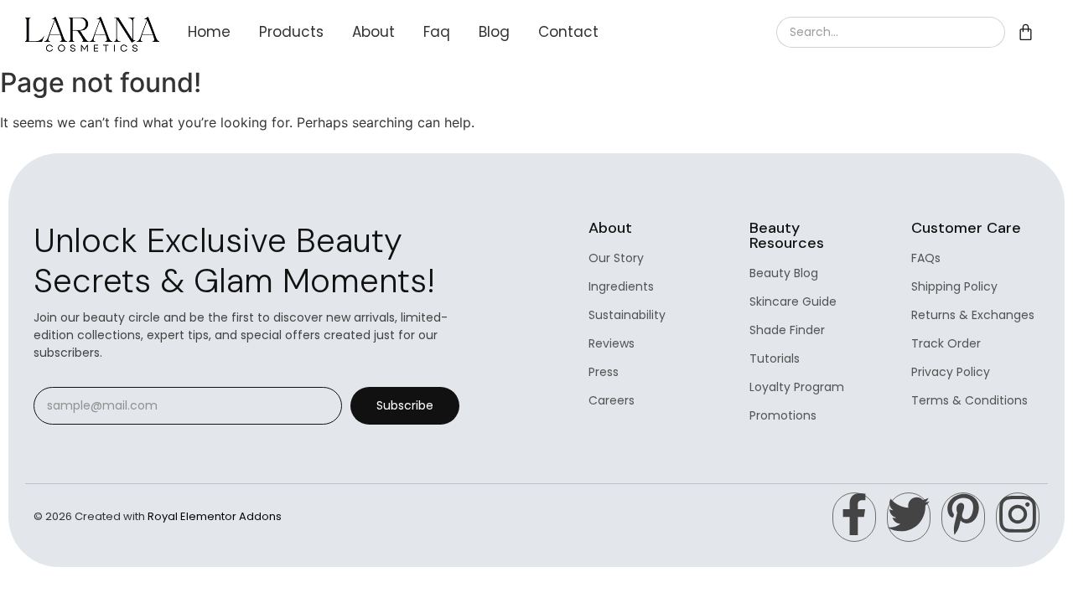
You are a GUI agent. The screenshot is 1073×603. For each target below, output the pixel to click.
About (373, 32)
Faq (436, 32)
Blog (494, 32)
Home (209, 32)
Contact (568, 32)
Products (291, 32)
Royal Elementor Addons (215, 516)
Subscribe (404, 405)
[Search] (985, 32)
